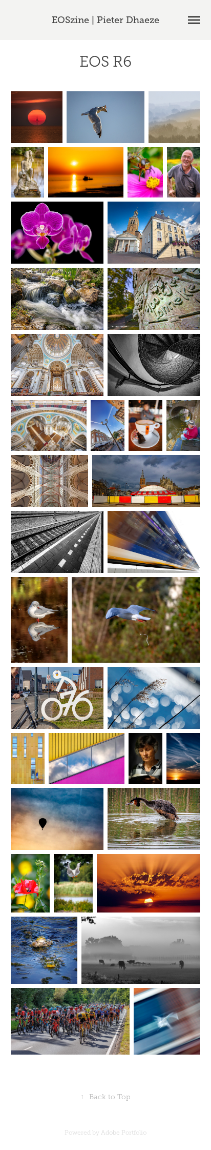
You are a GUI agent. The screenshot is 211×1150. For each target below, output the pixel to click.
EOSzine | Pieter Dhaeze (105, 20)
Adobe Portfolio (123, 1132)
